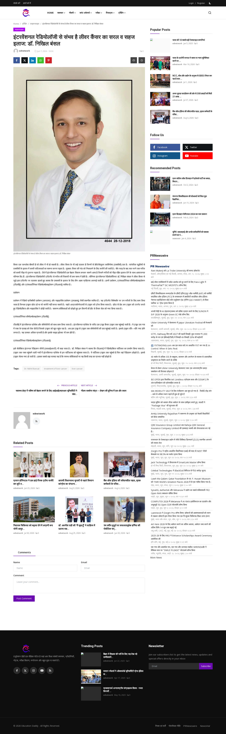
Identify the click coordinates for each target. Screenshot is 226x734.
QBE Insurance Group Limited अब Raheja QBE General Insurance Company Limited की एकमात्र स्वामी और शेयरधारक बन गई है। (180, 428)
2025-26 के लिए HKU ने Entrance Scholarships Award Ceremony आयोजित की (181, 537)
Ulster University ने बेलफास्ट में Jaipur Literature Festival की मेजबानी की (181, 324)
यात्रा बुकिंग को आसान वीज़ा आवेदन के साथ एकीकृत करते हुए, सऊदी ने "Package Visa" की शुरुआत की (178, 404)
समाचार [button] (60, 12)
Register (201, 3)
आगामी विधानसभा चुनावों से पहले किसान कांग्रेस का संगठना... (76, 482)
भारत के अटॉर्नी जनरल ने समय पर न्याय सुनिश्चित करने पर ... (190, 59)
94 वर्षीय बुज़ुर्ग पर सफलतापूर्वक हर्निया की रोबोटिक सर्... (122, 527)
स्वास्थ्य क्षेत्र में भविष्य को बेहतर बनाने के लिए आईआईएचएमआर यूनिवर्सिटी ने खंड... (46, 392)
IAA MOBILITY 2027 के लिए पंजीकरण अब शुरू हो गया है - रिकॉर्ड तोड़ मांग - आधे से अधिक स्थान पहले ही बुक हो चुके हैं (181, 392)
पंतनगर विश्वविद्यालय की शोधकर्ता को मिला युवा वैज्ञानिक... (189, 198)
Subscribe (206, 666)
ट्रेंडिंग (24, 23)
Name (16, 562)
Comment (18, 575)
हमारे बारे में (27, 3)
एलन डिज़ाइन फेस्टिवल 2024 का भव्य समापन (189, 214)
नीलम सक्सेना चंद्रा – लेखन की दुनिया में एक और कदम (103, 390)
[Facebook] (16, 670)
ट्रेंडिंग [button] (120, 12)
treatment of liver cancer (55, 368)
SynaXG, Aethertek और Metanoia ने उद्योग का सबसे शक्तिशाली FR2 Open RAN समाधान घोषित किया (180, 492)
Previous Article (69, 385)
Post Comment (24, 598)
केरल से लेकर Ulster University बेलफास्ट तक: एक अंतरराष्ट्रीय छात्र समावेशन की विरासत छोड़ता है (179, 370)
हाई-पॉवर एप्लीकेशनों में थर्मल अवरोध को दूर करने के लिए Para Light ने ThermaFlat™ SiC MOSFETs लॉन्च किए (178, 283)
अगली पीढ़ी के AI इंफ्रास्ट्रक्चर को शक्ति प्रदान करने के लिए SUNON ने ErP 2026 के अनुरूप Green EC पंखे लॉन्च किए (179, 313)
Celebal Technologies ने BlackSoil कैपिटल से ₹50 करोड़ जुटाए (178, 470)
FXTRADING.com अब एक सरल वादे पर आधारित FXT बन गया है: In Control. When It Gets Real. (180, 347)
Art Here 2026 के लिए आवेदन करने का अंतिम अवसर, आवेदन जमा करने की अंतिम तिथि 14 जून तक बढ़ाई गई (181, 526)
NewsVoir (205, 725)
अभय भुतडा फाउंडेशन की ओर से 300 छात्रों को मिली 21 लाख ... (192, 95)
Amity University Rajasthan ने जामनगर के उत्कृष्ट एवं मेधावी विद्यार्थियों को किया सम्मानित (180, 415)
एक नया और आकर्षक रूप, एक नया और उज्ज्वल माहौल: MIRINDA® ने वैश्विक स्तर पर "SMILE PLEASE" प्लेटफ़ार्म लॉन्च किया (178, 548)
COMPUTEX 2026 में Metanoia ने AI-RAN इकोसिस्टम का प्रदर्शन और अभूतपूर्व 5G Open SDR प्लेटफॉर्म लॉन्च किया (181, 503)
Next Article (87, 385)
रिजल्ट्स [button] (109, 12)
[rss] (50, 670)
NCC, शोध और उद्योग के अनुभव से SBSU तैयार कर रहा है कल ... (192, 77)
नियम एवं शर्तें (160, 725)
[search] (210, 13)
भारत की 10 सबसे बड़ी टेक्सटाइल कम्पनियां (188, 40)
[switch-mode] (210, 3)
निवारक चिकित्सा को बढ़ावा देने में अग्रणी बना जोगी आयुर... (33, 527)
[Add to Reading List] (142, 60)
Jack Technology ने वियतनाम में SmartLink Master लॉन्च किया (178, 462)
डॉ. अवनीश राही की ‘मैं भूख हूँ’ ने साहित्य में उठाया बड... (76, 527)
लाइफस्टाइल (34, 23)
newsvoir (176, 238)
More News (156, 557)
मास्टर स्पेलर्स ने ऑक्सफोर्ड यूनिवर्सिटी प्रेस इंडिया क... (123, 673)
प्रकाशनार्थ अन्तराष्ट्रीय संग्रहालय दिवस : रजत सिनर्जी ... (123, 690)
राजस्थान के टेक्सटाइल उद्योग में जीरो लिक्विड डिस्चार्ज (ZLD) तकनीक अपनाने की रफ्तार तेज (181, 441)
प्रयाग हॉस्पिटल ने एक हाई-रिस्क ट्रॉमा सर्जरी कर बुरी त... (33, 482)
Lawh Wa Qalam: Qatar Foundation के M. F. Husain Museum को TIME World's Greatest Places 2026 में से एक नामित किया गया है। (181, 480)
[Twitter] (25, 670)
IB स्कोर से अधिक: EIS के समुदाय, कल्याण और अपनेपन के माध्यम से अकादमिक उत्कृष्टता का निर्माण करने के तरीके (181, 358)
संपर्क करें (16, 3)
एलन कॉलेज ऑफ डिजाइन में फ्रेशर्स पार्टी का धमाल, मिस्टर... (191, 180)
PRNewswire (190, 725)
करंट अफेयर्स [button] (85, 12)
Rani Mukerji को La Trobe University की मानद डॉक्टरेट (175, 270)
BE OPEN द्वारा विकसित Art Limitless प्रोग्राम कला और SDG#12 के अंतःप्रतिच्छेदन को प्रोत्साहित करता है (180, 381)
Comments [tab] (24, 552)
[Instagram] (33, 670)
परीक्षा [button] (98, 12)
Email (84, 562)
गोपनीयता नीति (174, 725)
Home (50, 12)
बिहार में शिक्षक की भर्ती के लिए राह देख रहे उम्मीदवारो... (120, 655)
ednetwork (39, 413)
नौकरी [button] (71, 12)
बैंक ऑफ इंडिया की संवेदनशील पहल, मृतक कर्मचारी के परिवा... (122, 482)
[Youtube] (41, 670)
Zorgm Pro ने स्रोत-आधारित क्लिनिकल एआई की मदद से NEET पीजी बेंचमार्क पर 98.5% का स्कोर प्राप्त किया (179, 453)
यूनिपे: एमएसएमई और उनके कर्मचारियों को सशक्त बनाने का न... (190, 233)
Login (191, 3)
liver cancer (77, 368)
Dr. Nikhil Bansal (31, 368)
